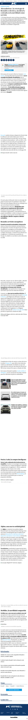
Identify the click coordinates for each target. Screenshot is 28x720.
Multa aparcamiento (9, 1)
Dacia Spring (20, 473)
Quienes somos (2, 713)
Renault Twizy (6, 639)
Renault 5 (12, 686)
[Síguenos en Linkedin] (15, 709)
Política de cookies (17, 713)
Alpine (7, 686)
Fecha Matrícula (24, 713)
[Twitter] (4, 60)
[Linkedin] (6, 60)
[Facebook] (2, 60)
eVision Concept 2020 (18, 309)
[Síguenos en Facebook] (11, 709)
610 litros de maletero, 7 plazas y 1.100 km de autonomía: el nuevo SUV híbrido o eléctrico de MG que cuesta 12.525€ (19, 406)
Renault (3, 135)
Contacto (8, 712)
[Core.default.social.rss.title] (17, 709)
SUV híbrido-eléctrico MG (23, 1)
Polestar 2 (15, 1)
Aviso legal (12, 713)
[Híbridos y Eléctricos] (14, 707)
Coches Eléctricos (5, 6)
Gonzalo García (5, 56)
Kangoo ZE (8, 363)
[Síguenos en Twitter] (13, 709)
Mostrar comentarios (14, 689)
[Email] (13, 60)
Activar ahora (8, 70)
